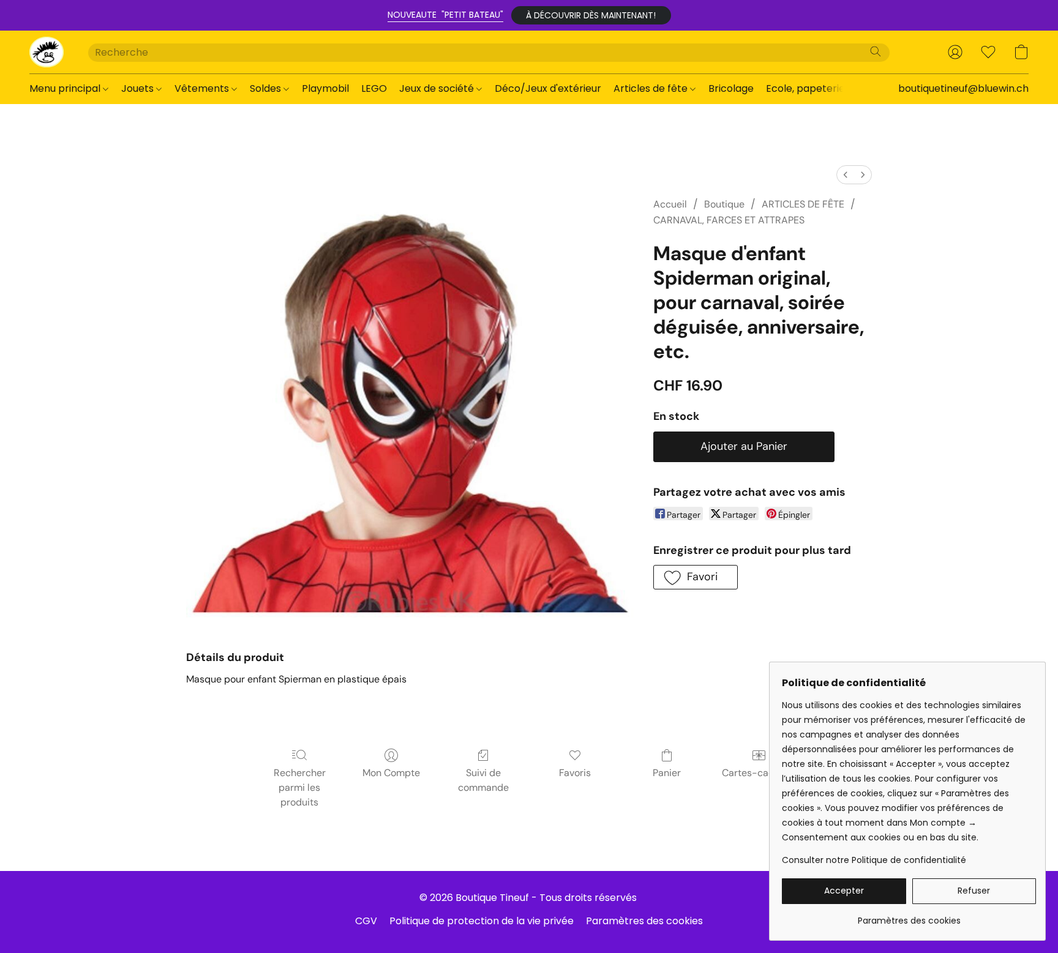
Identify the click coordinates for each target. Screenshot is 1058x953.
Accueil (670, 204)
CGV (366, 921)
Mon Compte (391, 772)
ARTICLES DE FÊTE (803, 204)
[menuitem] (845, 175)
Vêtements (202, 88)
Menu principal (66, 88)
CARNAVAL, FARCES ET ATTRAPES (729, 220)
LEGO (374, 88)
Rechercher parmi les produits (300, 787)
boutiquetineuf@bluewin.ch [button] (963, 88)
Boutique (724, 204)
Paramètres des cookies (644, 921)
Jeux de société (437, 88)
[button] (591, 15)
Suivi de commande (483, 780)
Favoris (575, 772)
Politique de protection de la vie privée (481, 921)
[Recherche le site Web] (875, 51)
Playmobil (325, 88)
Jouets (138, 88)
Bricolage (731, 88)
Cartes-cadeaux (759, 772)
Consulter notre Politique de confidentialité (874, 860)
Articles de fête (651, 88)
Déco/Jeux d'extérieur (548, 88)
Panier (667, 772)
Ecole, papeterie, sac (816, 88)
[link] (909, 916)
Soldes (266, 88)
